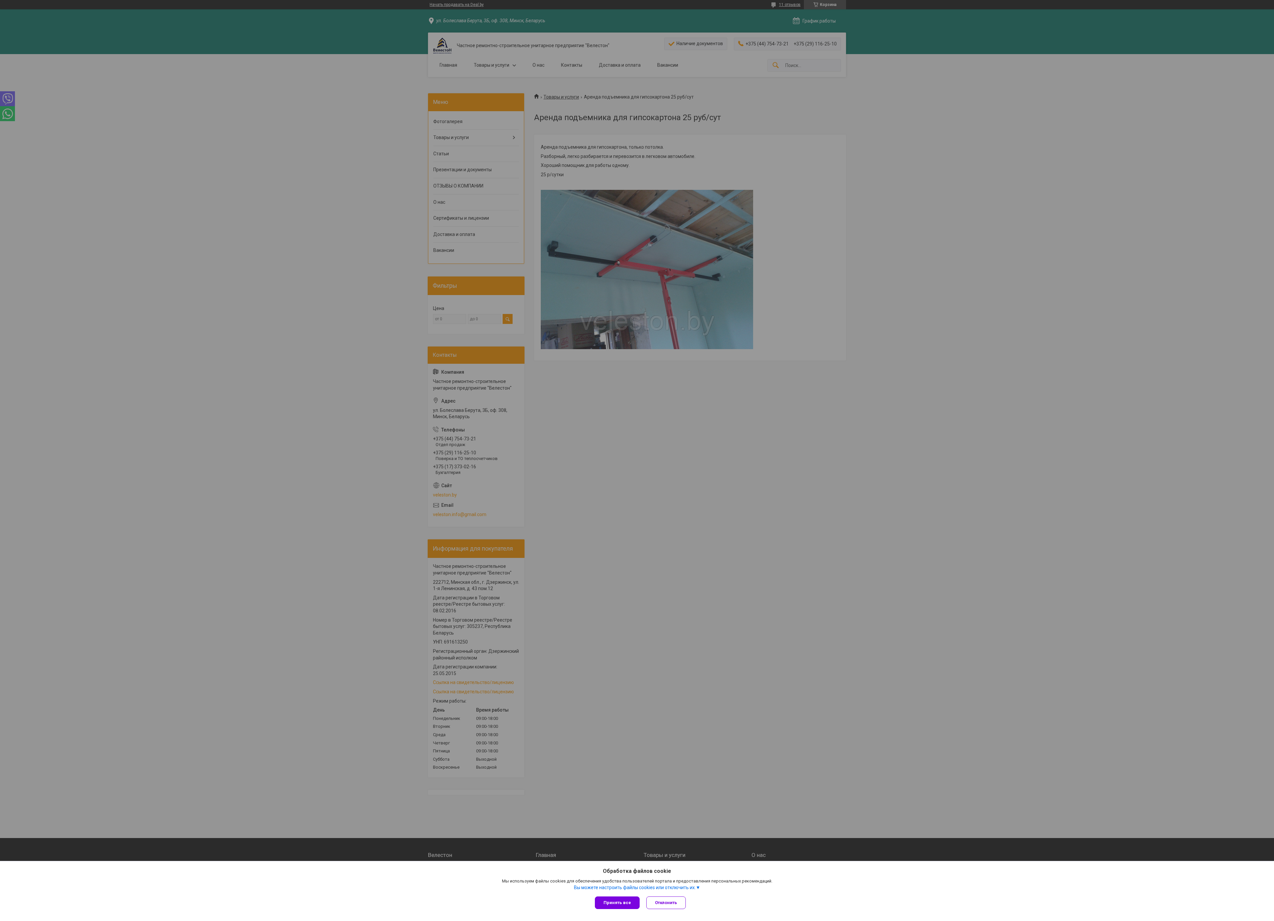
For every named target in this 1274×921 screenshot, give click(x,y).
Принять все (617, 902)
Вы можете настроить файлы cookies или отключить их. (635, 887)
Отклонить (666, 902)
